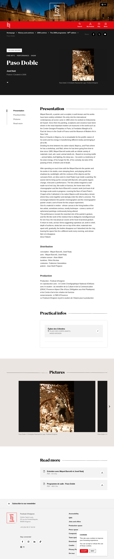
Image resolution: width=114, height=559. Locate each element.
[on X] (99, 34)
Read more (18, 123)
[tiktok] (41, 541)
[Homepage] (8, 25)
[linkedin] (35, 542)
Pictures (16, 119)
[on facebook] (93, 34)
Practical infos (19, 115)
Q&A (70, 518)
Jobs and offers (75, 521)
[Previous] (4, 406)
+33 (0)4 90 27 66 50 (27, 527)
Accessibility (74, 514)
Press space (73, 529)
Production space (75, 525)
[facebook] (23, 542)
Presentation (18, 111)
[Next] (109, 406)
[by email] (105, 34)
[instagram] (29, 542)
